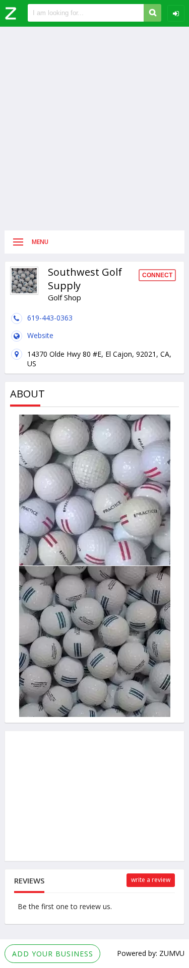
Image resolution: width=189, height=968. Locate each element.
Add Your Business (52, 953)
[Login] (175, 13)
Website (40, 335)
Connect (157, 275)
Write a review (150, 879)
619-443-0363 (50, 317)
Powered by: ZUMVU (150, 953)
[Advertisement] (94, 128)
